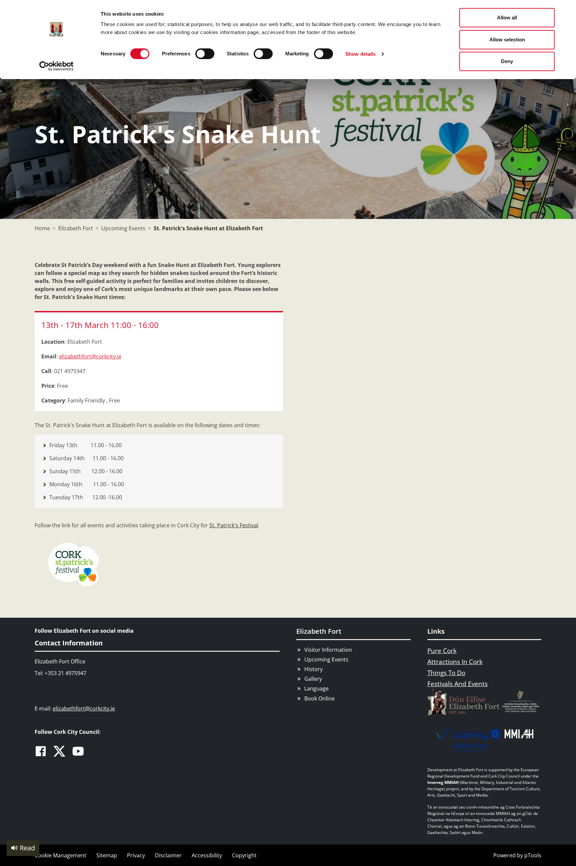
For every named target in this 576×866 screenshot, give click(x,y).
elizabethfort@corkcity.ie (90, 356)
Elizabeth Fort (318, 631)
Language (316, 688)
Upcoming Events (326, 659)
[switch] (204, 53)
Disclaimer (168, 855)
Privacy (136, 855)
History (313, 669)
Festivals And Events (457, 683)
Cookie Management (60, 855)
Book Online (319, 698)
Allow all (507, 17)
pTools (532, 855)
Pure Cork (442, 650)
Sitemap (106, 855)
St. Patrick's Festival (233, 525)
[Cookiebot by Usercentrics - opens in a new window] (56, 66)
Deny (507, 61)
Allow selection (507, 39)
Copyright (244, 855)
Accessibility (207, 855)
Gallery (313, 678)
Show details (360, 54)
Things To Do (446, 672)
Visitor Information (328, 649)
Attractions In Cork (455, 661)
